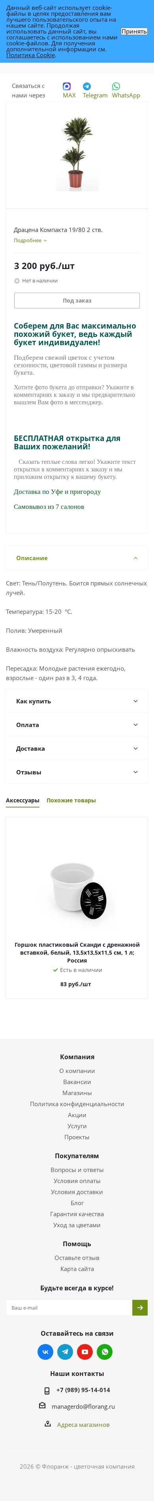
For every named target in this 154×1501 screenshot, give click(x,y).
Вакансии (77, 1082)
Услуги (77, 1126)
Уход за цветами (77, 1225)
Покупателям (77, 1155)
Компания (77, 1056)
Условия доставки (77, 1192)
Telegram (95, 95)
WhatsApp (126, 95)
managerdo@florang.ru (83, 1406)
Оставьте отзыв (77, 1258)
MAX (69, 95)
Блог (77, 1203)
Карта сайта (77, 1269)
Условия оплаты (77, 1181)
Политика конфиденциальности (77, 1104)
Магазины (77, 1093)
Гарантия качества (77, 1214)
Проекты (77, 1137)
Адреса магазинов (83, 1424)
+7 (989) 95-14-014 (83, 1390)
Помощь (77, 1243)
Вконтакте (45, 1352)
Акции (77, 1115)
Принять (134, 31)
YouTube (85, 1352)
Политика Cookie (30, 55)
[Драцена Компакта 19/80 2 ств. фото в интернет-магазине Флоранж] (77, 151)
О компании (77, 1071)
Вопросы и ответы (77, 1170)
